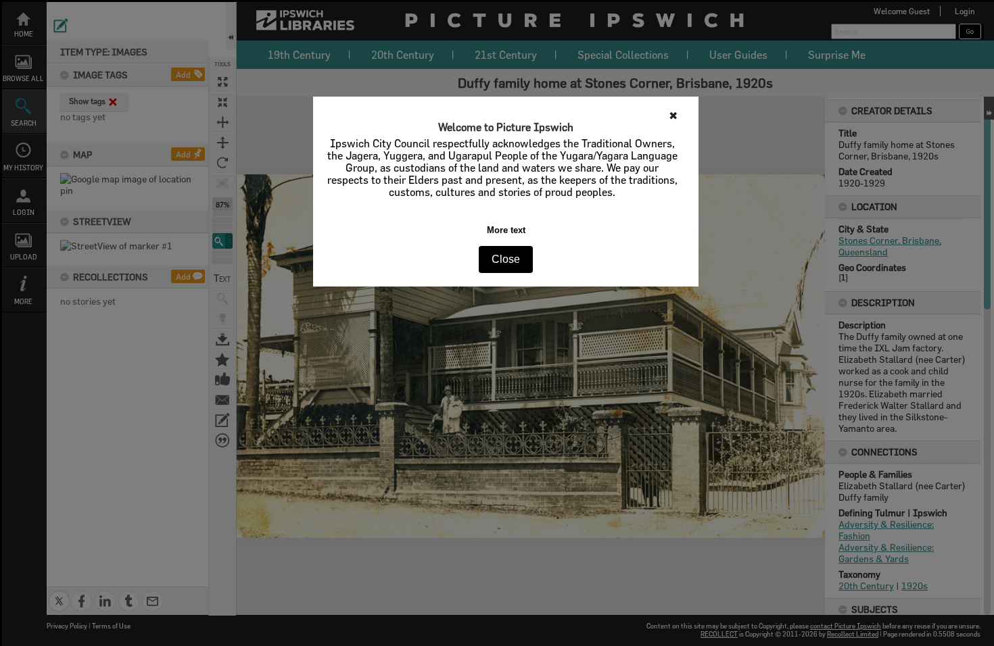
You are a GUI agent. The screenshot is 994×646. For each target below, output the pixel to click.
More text (506, 230)
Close (506, 259)
